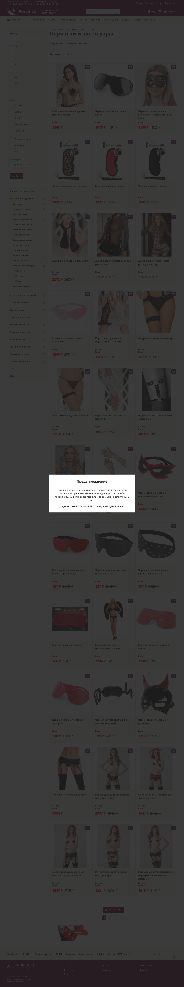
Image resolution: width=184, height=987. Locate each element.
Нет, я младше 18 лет (111, 506)
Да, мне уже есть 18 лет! (76, 506)
